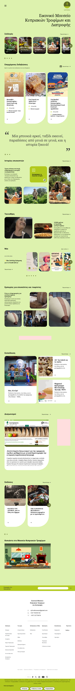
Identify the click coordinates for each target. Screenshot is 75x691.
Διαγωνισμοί (10, 414)
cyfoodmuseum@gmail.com (38, 610)
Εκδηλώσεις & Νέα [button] (35, 626)
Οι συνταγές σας (9, 653)
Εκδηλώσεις (33, 630)
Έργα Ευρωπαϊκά (21, 633)
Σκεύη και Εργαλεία (9, 649)
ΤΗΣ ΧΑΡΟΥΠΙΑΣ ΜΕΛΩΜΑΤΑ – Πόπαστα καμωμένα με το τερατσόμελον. (38, 511)
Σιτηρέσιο (38, 49)
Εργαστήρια (44, 633)
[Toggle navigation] (5, 6)
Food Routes (45, 630)
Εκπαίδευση (10, 353)
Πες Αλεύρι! (13, 390)
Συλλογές (9, 34)
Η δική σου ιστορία (46, 646)
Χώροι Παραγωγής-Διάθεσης (54, 47)
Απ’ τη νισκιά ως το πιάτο (61, 361)
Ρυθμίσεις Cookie (36, 688)
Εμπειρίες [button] (44, 626)
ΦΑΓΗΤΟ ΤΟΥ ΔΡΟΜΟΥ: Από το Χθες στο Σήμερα (13, 510)
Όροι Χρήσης (20, 669)
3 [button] (9, 58)
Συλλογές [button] (7, 626)
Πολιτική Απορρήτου (9, 685)
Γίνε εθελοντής (21, 648)
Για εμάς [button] (20, 626)
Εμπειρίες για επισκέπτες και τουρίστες (23, 287)
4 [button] (11, 58)
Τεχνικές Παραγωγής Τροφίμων (68, 47)
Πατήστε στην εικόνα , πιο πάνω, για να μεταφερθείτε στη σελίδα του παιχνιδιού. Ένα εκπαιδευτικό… (61, 395)
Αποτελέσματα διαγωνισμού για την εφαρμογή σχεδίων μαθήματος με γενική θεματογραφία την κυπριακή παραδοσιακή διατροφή (26, 453)
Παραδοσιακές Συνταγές (26, 49)
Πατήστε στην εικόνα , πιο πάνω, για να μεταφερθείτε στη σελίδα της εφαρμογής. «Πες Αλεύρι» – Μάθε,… (20, 394)
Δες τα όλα (64, 249)
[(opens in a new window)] (32, 677)
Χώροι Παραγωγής (9, 642)
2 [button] (7, 154)
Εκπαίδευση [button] (58, 626)
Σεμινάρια (57, 637)
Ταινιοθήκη (9, 214)
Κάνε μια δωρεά (21, 651)
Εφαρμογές (57, 630)
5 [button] (35, 275)
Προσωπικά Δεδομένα (28, 669)
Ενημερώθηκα (49, 688)
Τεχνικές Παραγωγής (10, 646)
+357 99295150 (35, 613)
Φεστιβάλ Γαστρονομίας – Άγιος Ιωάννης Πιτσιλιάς (12, 102)
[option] (11, 45)
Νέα (6, 249)
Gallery (67, 630)
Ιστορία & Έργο (21, 630)
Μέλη (19, 637)
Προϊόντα (68, 626)
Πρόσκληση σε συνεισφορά (52, 669)
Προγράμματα (58, 633)
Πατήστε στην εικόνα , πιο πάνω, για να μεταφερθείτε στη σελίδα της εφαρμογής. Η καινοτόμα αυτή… (61, 368)
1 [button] (5, 154)
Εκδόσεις (9, 482)
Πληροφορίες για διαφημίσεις (40, 669)
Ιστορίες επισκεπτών (14, 161)
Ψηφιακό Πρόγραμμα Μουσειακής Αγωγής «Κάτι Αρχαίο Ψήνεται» (61, 388)
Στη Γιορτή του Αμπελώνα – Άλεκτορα (34, 101)
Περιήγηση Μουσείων (44, 641)
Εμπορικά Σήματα (21, 644)
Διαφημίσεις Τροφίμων (8, 657)
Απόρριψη (24, 688)
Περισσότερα (63, 34)
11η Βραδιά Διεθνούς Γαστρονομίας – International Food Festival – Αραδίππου (58, 104)
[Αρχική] (67, 5)
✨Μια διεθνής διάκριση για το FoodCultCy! (13, 262)
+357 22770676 (36, 615)
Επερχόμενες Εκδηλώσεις (16, 64)
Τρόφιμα (9, 49)
